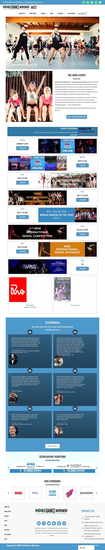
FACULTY (6, 516)
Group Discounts (75, 305)
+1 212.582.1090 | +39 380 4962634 (13, 2)
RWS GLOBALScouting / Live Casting (30, 306)
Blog (5, 521)
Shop (5, 525)
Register (6, 530)
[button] (83, 2)
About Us (7, 507)
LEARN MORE (73, 135)
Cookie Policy (94, 545)
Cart (5, 539)
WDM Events (7, 511)
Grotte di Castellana (69, 128)
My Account (7, 534)
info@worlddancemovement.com (33, 2)
